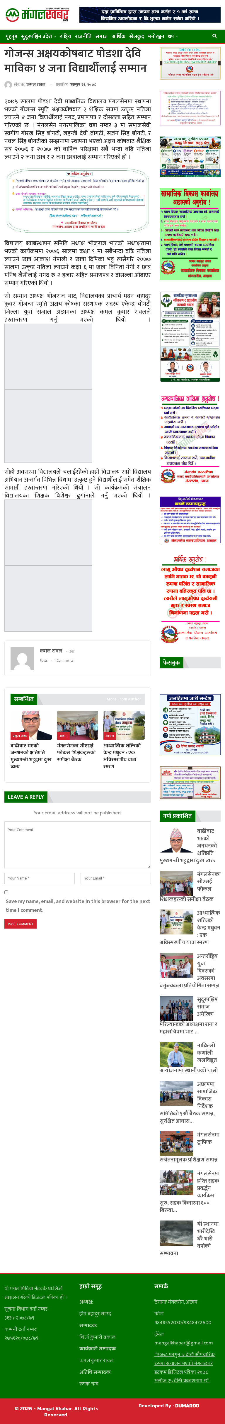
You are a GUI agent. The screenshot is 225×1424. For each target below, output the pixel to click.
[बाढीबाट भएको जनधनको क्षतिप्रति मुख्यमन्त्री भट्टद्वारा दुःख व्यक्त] (31, 725)
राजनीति (83, 36)
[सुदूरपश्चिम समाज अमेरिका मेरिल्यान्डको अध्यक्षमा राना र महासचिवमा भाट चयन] (176, 1008)
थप (171, 36)
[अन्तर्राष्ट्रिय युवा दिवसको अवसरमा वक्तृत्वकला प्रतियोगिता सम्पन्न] (176, 965)
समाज (102, 36)
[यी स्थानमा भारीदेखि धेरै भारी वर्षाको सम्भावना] (176, 1232)
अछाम (63, 736)
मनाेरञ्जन (156, 36)
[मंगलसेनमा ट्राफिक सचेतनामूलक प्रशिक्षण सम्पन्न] (176, 1143)
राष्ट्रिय (65, 36)
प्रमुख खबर (20, 736)
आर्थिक (118, 36)
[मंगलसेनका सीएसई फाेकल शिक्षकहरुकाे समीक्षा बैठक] (77, 725)
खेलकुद (136, 36)
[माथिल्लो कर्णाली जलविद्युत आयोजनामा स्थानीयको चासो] (176, 1054)
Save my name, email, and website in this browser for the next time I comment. (78, 905)
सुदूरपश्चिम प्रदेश (36, 36)
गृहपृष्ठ (11, 36)
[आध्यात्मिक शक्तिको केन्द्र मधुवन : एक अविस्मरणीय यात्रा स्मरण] (124, 725)
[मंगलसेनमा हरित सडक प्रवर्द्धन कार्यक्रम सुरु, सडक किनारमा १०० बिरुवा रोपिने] (176, 1182)
